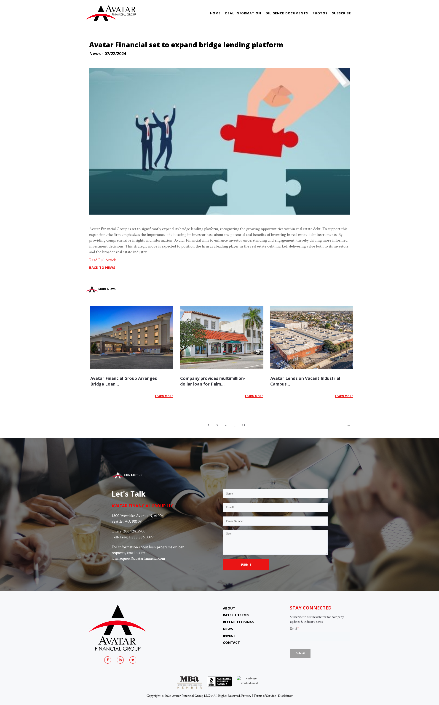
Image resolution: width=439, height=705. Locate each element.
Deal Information (243, 13)
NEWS (228, 628)
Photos (320, 13)
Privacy (246, 696)
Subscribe (341, 13)
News (95, 53)
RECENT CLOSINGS (238, 622)
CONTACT (231, 642)
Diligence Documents (287, 13)
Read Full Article (103, 260)
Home (215, 13)
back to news (102, 267)
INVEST (229, 635)
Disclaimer (285, 696)
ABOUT (229, 608)
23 (243, 425)
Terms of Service (265, 696)
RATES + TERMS (236, 615)
